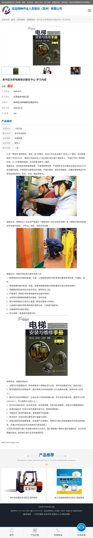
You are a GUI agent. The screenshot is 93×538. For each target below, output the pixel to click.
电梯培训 (31, 20)
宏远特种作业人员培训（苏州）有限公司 (58, 511)
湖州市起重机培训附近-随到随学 (24, 498)
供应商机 (21, 20)
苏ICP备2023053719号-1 (35, 511)
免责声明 (47, 514)
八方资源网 (38, 514)
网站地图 (66, 514)
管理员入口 (57, 514)
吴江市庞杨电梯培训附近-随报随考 (69, 498)
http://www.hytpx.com (10, 442)
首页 (13, 20)
